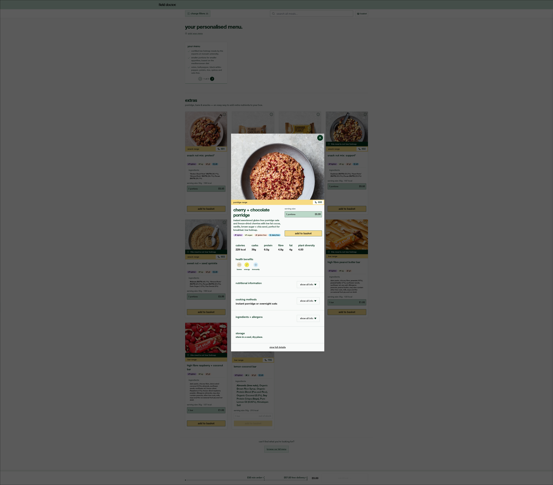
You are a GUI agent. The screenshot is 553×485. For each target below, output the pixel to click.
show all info (306, 284)
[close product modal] (320, 135)
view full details (277, 347)
